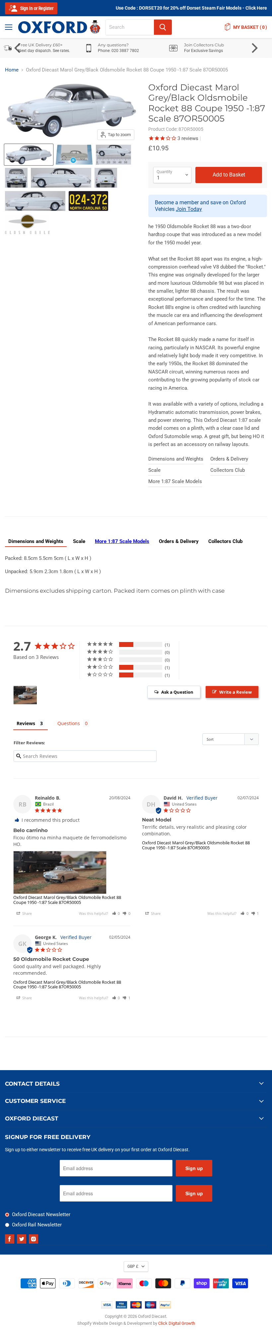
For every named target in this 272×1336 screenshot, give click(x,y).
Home (12, 70)
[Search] (163, 27)
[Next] (253, 48)
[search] (130, 27)
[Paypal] (165, 1307)
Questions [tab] (68, 723)
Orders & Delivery (229, 459)
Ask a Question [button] (177, 692)
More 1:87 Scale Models (175, 481)
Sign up (194, 1168)
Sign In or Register (36, 8)
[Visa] (106, 1307)
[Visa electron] (121, 1307)
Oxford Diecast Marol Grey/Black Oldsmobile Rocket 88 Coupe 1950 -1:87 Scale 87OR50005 (67, 899)
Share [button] (26, 913)
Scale (154, 470)
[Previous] (18, 48)
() (250, 27)
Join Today (189, 209)
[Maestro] (150, 1307)
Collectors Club (227, 470)
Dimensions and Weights (175, 459)
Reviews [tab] (26, 723)
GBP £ (132, 1266)
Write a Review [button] (235, 692)
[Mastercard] (136, 1307)
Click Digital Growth (176, 1323)
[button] (116, 913)
